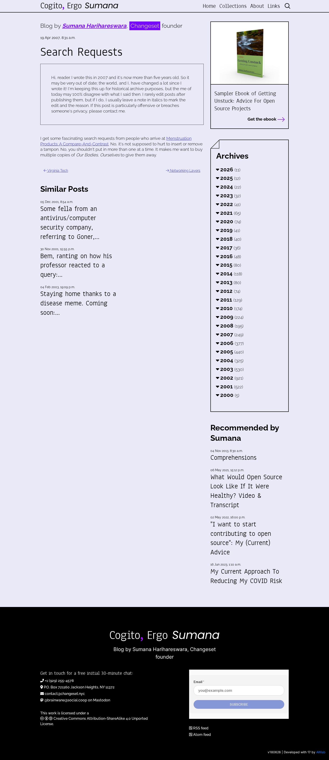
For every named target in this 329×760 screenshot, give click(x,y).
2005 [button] (231, 351)
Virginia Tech (57, 170)
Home (209, 6)
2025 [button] (229, 178)
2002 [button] (231, 378)
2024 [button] (230, 186)
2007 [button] (231, 334)
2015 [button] (230, 265)
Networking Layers (184, 170)
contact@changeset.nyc (65, 694)
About (257, 6)
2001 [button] (231, 386)
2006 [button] (231, 343)
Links (274, 6)
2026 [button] (229, 169)
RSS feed (200, 728)
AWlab (320, 752)
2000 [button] (229, 395)
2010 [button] (230, 308)
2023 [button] (230, 195)
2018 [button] (230, 239)
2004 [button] (231, 360)
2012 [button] (229, 291)
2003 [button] (231, 369)
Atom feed (201, 734)
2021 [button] (230, 213)
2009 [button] (231, 317)
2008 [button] (231, 325)
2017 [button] (230, 247)
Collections (233, 6)
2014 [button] (230, 273)
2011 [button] (230, 299)
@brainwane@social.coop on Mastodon (77, 700)
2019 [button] (229, 230)
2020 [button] (230, 221)
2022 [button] (230, 204)
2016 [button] (230, 256)
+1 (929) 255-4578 (59, 681)
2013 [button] (230, 282)
